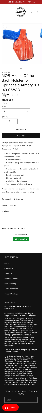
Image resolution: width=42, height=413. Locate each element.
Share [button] (6, 211)
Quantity (5, 117)
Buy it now (21, 136)
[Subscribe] (34, 400)
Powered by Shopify (27, 411)
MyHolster (16, 411)
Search (7, 263)
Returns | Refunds (11, 278)
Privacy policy (10, 284)
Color (4, 107)
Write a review (21, 239)
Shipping (4, 103)
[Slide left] (16, 68)
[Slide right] (26, 68)
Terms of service (11, 289)
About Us (8, 273)
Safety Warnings (11, 294)
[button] (4, 12)
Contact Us (9, 268)
